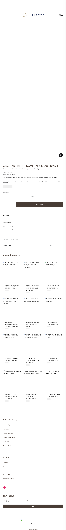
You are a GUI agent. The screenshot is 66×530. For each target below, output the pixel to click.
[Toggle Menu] (4, 15)
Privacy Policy (6, 441)
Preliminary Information (8, 433)
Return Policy (7, 222)
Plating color (6, 192)
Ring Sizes (5, 466)
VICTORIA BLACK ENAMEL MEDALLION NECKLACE (32, 360)
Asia (11, 229)
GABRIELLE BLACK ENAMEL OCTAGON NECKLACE (11, 396)
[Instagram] (4, 487)
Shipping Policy (6, 425)
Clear (32, 196)
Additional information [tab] (11, 240)
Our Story (5, 462)
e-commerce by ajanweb (33, 529)
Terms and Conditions (8, 445)
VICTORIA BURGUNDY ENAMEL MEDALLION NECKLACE (32, 288)
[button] (6, 216)
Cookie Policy (6, 450)
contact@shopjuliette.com (8, 478)
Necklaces (16, 229)
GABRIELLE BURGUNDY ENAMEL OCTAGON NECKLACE (12, 324)
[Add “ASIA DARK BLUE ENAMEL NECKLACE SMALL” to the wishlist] (61, 155)
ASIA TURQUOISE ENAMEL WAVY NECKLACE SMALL (31, 396)
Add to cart (39, 204)
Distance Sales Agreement (9, 437)
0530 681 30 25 (7, 482)
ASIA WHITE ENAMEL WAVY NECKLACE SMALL (32, 324)
